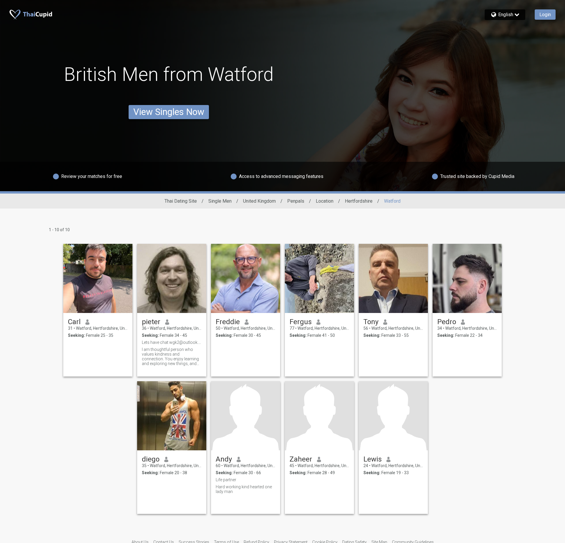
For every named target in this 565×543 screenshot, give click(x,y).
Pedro (446, 322)
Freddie (228, 322)
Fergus (301, 322)
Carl (74, 322)
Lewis (372, 459)
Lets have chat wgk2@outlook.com (172, 342)
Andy (224, 459)
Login (545, 14)
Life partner (226, 479)
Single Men (220, 201)
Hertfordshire (359, 201)
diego (150, 459)
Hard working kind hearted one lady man (244, 489)
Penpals (295, 201)
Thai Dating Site (180, 201)
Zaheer (301, 459)
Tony (370, 322)
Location (324, 201)
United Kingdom (259, 201)
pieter (151, 322)
